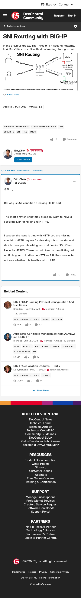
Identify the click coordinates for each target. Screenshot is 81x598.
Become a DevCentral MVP (40, 445)
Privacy (43, 572)
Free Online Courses (40, 478)
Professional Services (40, 501)
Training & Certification (40, 482)
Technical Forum (40, 423)
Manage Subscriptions (40, 497)
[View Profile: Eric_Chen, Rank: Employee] (7, 154)
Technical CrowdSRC (40, 430)
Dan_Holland (20, 369)
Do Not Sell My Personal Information (40, 577)
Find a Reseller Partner (40, 527)
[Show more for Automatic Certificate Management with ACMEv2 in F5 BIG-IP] (34, 351)
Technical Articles (16, 26)
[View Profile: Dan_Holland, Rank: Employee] (7, 369)
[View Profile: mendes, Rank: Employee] (7, 337)
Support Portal (40, 512)
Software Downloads (40, 508)
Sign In (72, 15)
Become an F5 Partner (41, 534)
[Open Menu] (75, 26)
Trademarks (18, 572)
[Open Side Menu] (5, 16)
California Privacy (59, 572)
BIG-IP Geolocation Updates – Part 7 (36, 366)
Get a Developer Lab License (40, 441)
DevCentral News (40, 419)
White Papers (40, 464)
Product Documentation (40, 460)
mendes (17, 340)
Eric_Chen (19, 150)
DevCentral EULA (40, 438)
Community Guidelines (40, 434)
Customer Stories (40, 471)
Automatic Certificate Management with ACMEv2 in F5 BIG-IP (44, 335)
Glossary (40, 467)
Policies (32, 572)
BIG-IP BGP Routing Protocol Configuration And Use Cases (43, 303)
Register (59, 15)
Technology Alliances (40, 530)
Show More (13, 94)
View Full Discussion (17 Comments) (24, 170)
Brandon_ (18, 309)
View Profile (23, 159)
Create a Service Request (40, 504)
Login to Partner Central (41, 538)
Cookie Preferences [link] (40, 584)
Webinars (40, 475)
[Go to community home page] (27, 15)
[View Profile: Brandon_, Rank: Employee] (7, 305)
